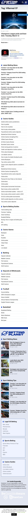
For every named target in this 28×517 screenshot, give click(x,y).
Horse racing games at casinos (9, 147)
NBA (4, 454)
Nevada (5, 429)
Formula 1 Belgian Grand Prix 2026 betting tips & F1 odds (13, 83)
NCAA (2, 313)
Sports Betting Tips (23, 14)
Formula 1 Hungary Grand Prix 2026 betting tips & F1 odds (13, 73)
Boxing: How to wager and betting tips (11, 219)
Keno (2, 245)
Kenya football (5, 297)
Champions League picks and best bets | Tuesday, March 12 (13, 35)
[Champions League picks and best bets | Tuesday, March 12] (14, 20)
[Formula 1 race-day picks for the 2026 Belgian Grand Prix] (5, 408)
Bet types (3, 320)
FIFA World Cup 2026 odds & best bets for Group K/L (12, 102)
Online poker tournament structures (10, 186)
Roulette (3, 238)
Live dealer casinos (6, 154)
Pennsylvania (6, 426)
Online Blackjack (5, 159)
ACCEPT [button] (14, 514)
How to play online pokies (8, 129)
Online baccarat (7, 473)
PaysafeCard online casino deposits (11, 132)
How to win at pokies (7, 127)
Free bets (5, 445)
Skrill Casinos (5, 266)
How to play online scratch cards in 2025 (12, 194)
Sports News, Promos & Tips (10, 443)
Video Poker (4, 243)
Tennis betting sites (6, 209)
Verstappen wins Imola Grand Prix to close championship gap (18, 370)
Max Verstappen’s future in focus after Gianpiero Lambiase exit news (17, 344)
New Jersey (6, 424)
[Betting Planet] (9, 2)
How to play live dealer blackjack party (11, 157)
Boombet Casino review (7, 144)
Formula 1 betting (6, 212)
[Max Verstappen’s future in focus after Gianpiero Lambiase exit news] (5, 349)
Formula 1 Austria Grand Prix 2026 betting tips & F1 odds (13, 98)
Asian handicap (5, 214)
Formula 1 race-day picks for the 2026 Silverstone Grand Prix (12, 88)
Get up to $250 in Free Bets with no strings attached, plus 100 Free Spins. (17, 55)
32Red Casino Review (7, 139)
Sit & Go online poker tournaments (10, 196)
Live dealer (4, 248)
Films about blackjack (7, 152)
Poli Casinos (4, 261)
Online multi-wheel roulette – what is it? (12, 191)
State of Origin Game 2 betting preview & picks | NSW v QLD (12, 112)
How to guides (5, 124)
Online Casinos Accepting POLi (9, 137)
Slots (2, 235)
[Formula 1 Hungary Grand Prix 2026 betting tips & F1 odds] (5, 399)
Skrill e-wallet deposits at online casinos (12, 199)
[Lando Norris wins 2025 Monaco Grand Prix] (5, 367)
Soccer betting (5, 292)
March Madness (5, 315)
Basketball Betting (6, 310)
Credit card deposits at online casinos (11, 149)
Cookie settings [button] (21, 512)
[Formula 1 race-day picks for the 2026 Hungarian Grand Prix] (5, 390)
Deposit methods (5, 256)
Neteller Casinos (5, 258)
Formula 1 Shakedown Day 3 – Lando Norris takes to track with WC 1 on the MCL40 (18, 353)
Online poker (4, 184)
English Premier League (7, 302)
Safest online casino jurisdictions (10, 122)
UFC (4, 448)
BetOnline (16, 58)
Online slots (4, 176)
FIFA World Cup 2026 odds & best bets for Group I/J (12, 107)
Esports (5, 452)
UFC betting (4, 225)
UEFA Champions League (8, 294)
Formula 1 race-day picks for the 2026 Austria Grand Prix (12, 93)
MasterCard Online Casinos (8, 134)
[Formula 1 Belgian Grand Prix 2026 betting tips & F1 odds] (5, 417)
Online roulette (7, 471)
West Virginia (6, 433)
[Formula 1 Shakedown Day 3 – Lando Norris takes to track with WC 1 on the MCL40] (5, 358)
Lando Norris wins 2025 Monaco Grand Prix (16, 361)
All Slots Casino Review (7, 142)
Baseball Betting (5, 217)
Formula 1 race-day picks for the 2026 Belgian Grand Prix (12, 78)
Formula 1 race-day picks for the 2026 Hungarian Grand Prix (12, 68)
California (5, 431)
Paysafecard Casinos (7, 263)
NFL (2, 222)
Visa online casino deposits (8, 201)
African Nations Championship (9, 299)
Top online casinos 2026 (8, 162)
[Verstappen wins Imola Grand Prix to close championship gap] (5, 376)
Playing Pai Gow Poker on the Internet (11, 179)
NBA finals (4, 318)
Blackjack (3, 233)
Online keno (4, 181)
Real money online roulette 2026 (10, 189)
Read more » (4, 42)
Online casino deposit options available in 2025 (12, 165)
